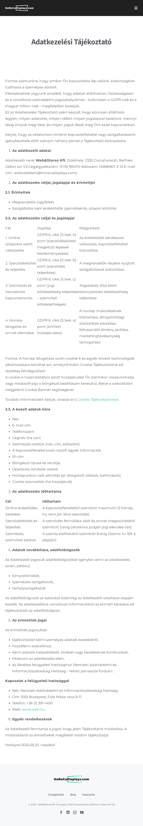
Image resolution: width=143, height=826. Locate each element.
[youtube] (82, 812)
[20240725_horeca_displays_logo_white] (19, 7)
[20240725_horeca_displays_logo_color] (71, 777)
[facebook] (61, 812)
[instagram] (75, 812)
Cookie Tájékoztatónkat (97, 399)
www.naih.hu (33, 709)
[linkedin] (68, 812)
